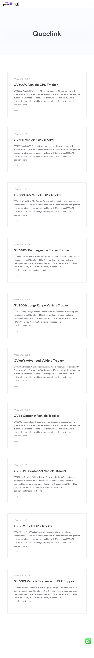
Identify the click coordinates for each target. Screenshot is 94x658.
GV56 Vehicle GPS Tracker (33, 526)
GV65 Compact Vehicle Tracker (36, 415)
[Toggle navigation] (90, 3)
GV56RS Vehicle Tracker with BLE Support (45, 581)
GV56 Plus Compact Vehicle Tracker (40, 471)
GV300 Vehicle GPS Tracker (34, 140)
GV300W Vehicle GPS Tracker (36, 84)
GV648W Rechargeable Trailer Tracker (42, 250)
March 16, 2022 (22, 79)
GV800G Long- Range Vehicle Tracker (41, 305)
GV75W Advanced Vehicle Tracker (39, 360)
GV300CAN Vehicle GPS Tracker (38, 195)
